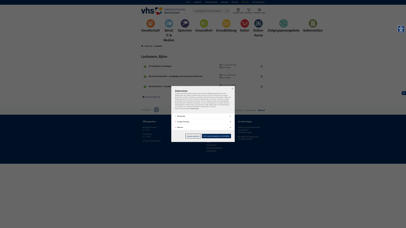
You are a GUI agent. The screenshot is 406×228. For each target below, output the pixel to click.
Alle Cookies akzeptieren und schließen (216, 136)
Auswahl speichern (193, 136)
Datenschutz (194, 108)
